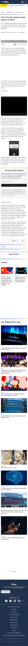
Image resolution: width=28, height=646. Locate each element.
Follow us (17, 44)
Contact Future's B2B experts (14, 633)
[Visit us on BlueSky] (18, 601)
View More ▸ (14, 571)
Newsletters (14, 625)
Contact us (14, 612)
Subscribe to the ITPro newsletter (16, 5)
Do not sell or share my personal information (14, 635)
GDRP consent (14, 627)
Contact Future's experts (14, 606)
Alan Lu (4, 32)
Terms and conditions (14, 614)
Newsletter (24, 44)
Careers (14, 630)
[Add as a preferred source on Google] (5, 591)
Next (23, 240)
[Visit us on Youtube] (15, 601)
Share (4, 44)
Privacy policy (14, 617)
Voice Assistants (19, 12)
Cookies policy (14, 622)
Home (2, 12)
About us (14, 609)
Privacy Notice (19, 191)
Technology (10, 12)
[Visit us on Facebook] (6, 601)
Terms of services (17, 189)
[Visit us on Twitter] (10, 601)
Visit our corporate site (19, 587)
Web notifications (14, 620)
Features (23, 32)
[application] (14, 105)
